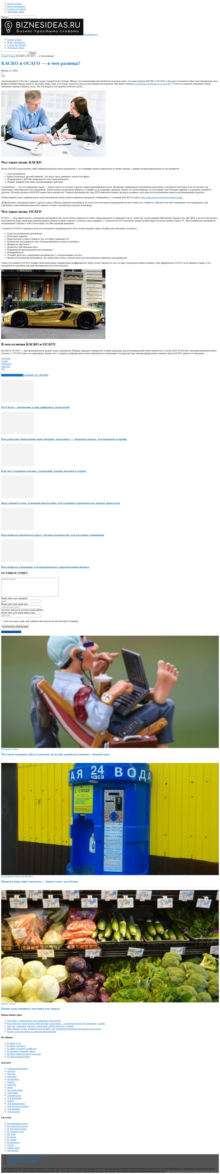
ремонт (11, 1082)
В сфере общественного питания (24, 1054)
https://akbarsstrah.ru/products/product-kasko (162, 197)
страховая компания (17, 1068)
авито (10, 1087)
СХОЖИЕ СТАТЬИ (12, 375)
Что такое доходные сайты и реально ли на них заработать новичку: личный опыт (55, 754)
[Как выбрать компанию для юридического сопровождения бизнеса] (17, 561)
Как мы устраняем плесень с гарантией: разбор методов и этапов (43, 471)
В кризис (11, 1137)
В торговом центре (17, 1129)
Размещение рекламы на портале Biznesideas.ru (31, 1155)
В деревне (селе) (15, 1131)
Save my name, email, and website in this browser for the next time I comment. (41, 621)
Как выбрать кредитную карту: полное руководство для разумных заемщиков (52, 535)
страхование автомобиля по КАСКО (152, 84)
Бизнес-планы (14, 3)
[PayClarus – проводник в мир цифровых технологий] (17, 401)
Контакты (12, 1163)
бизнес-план (13, 1147)
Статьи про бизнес (16, 9)
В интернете (13, 1142)
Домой (4, 56)
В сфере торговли (16, 1046)
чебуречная (13, 1150)
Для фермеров (14, 1098)
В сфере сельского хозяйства (21, 1048)
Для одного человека (18, 1106)
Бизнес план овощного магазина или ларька (30, 1008)
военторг (11, 1084)
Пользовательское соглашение (22, 1161)
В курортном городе (17, 1126)
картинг (11, 1071)
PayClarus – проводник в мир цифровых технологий (35, 407)
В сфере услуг (14, 1043)
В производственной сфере (21, 1051)
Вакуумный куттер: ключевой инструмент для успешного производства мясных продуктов (60, 503)
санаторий (12, 1092)
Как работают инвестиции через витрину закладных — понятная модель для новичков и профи (64, 439)
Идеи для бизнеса (16, 6)
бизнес (10, 1101)
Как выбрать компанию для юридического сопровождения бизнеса (45, 567)
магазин (11, 1074)
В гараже (11, 1139)
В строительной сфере (18, 1056)
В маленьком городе (17, 1123)
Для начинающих (16, 1103)
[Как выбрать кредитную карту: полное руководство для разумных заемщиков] (17, 529)
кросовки (12, 1076)
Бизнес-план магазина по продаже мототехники (31, 1031)
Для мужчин (13, 1111)
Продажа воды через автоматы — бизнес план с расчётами (39, 881)
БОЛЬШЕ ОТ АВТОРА (35, 375)
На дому (11, 1134)
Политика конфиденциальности (23, 1158)
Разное (12, 56)
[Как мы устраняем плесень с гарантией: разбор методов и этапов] (17, 465)
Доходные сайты (15, 11)
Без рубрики (7, 876)
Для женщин (13, 1109)
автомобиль (13, 1079)
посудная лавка (15, 1090)
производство (14, 1095)
